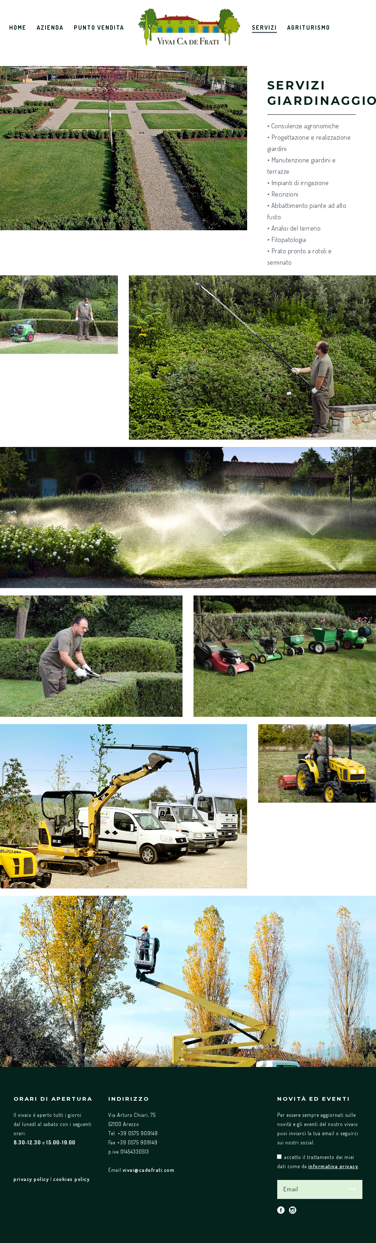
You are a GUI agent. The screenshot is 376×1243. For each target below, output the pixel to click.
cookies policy (71, 1179)
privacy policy (31, 1179)
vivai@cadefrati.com (149, 1170)
